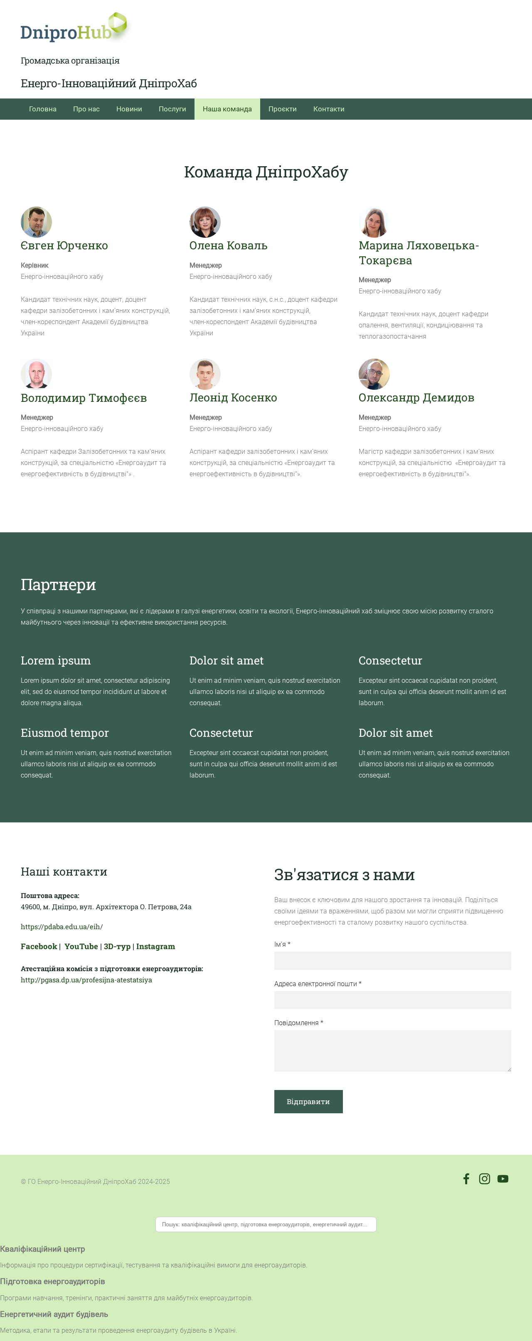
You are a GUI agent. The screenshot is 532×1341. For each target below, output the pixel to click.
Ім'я (282, 944)
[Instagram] (484, 1178)
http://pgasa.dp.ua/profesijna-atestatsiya (86, 979)
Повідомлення (298, 1023)
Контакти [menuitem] (329, 109)
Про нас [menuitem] (86, 109)
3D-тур (117, 946)
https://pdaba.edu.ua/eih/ (62, 926)
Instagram (155, 946)
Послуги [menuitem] (172, 109)
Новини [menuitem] (129, 109)
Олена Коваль (229, 245)
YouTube (81, 946)
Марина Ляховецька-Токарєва (419, 252)
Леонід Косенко (233, 397)
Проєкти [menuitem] (282, 109)
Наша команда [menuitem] (227, 109)
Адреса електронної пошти (318, 984)
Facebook (39, 946)
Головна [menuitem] (43, 109)
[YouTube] (503, 1178)
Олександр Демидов (417, 397)
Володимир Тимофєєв (84, 397)
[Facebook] (466, 1178)
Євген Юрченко (64, 245)
